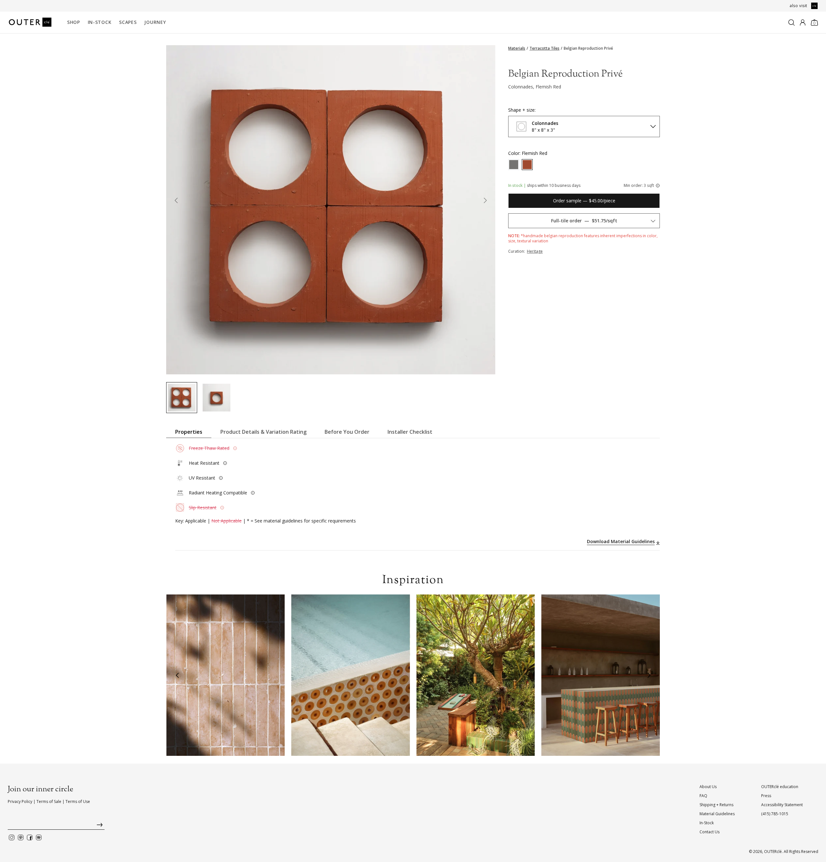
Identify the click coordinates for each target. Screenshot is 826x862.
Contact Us (710, 832)
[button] (177, 675)
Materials (516, 48)
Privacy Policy (20, 801)
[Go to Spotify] (39, 837)
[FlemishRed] (527, 164)
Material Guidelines (717, 813)
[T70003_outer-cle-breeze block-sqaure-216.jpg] (216, 397)
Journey (155, 22)
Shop (73, 22)
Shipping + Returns (716, 804)
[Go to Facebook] (30, 837)
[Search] (791, 22)
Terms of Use (77, 801)
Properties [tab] (188, 431)
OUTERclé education (779, 786)
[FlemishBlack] (513, 164)
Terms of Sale (48, 801)
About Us (708, 786)
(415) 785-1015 (774, 813)
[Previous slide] (176, 201)
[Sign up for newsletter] (56, 826)
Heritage (535, 251)
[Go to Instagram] (11, 837)
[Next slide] (485, 201)
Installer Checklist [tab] (410, 431)
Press (766, 795)
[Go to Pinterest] (21, 837)
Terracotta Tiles (544, 48)
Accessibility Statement (782, 804)
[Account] (802, 22)
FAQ (703, 795)
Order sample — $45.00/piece (584, 201)
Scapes (127, 22)
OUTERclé (773, 851)
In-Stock (100, 22)
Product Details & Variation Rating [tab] (263, 431)
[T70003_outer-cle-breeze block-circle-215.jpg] (181, 397)
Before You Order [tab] (347, 431)
